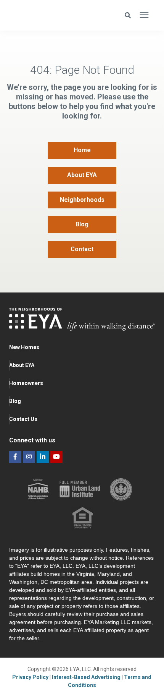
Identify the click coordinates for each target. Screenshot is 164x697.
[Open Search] (129, 15)
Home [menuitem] (82, 150)
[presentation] (144, 15)
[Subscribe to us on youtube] (56, 457)
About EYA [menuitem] (82, 175)
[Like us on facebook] (15, 457)
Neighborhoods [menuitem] (82, 199)
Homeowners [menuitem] (26, 383)
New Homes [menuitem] (24, 347)
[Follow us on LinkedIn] (43, 457)
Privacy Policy (31, 677)
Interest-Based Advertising (87, 677)
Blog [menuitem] (82, 224)
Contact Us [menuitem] (23, 419)
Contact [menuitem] (82, 249)
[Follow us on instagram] (29, 457)
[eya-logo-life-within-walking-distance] (51, 15)
